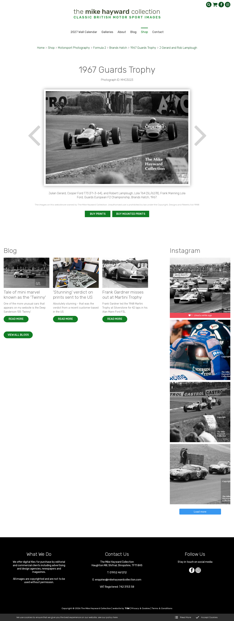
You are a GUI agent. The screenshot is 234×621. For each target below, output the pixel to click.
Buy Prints (97, 213)
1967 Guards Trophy (143, 47)
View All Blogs (18, 334)
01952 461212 (118, 572)
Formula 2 (99, 47)
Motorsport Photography (74, 47)
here (115, 617)
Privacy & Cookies (140, 608)
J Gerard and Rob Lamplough (178, 47)
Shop (51, 47)
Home (41, 47)
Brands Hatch (118, 47)
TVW (127, 608)
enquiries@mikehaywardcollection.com (118, 579)
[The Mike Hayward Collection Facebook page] (221, 4)
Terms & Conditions (162, 608)
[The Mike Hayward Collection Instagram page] (227, 4)
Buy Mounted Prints (130, 213)
